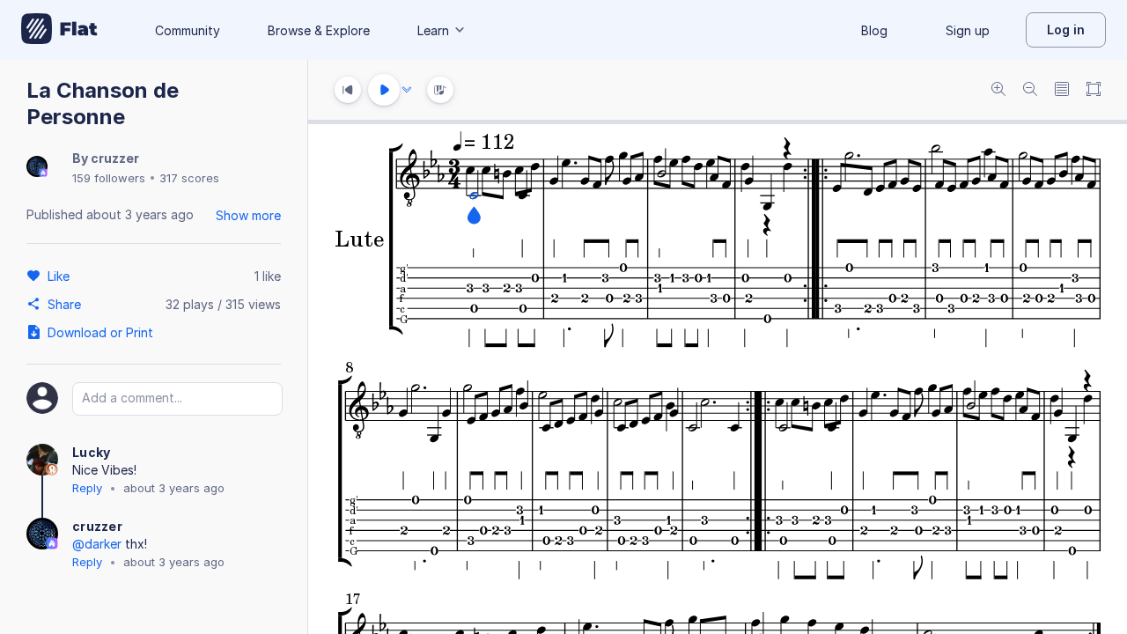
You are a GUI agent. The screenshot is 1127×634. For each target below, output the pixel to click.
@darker (97, 543)
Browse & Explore (319, 30)
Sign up (968, 30)
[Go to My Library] (59, 30)
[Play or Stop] (384, 90)
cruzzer (115, 158)
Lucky (91, 452)
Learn (433, 30)
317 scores (189, 178)
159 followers (108, 178)
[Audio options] (407, 90)
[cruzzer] (37, 168)
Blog (874, 30)
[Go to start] (348, 90)
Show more (248, 215)
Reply (87, 488)
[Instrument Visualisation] (440, 90)
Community (187, 30)
